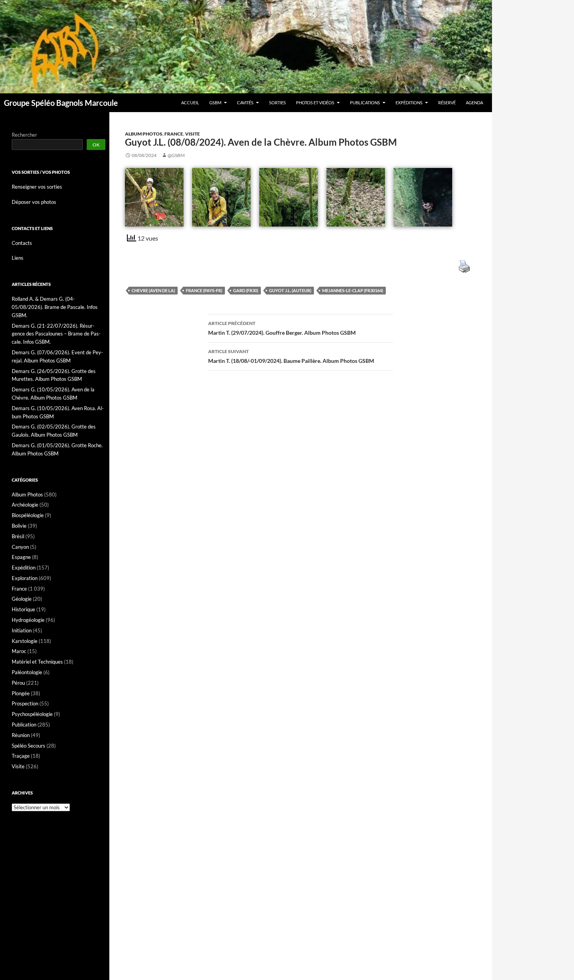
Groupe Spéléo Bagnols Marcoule (61, 102)
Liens (17, 258)
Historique (23, 609)
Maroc (19, 651)
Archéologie (25, 505)
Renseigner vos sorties (37, 187)
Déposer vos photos (34, 202)
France (173, 134)
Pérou (18, 683)
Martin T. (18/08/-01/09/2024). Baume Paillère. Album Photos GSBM (291, 356)
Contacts (22, 243)
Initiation (22, 630)
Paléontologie (27, 672)
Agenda (474, 102)
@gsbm (176, 155)
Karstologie (24, 641)
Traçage (21, 756)
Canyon (20, 547)
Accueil (190, 102)
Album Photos (143, 134)
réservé (447, 102)
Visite (192, 134)
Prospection (25, 703)
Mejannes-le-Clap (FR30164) (352, 290)
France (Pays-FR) (204, 290)
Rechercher (24, 135)
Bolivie (19, 526)
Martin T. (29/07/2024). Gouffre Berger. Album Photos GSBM (282, 328)
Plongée (21, 693)
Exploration (24, 578)
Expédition (24, 567)
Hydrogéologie (28, 620)
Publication (24, 724)
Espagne (21, 557)
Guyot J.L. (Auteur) (290, 290)
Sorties (277, 102)
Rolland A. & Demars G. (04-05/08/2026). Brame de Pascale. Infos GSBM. (55, 307)
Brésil (18, 536)
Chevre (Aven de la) (153, 290)
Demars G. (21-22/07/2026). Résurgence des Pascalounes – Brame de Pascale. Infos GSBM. (56, 334)
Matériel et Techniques (37, 662)
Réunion (21, 735)
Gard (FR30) (245, 290)
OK (96, 145)
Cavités (245, 102)
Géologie (22, 599)
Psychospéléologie (32, 714)
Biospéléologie (28, 515)
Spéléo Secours (28, 746)
